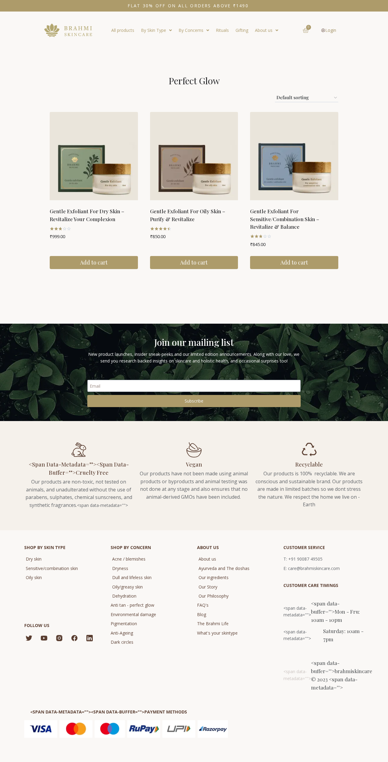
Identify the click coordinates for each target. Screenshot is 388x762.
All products (122, 30)
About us (264, 30)
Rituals (222, 30)
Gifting (242, 30)
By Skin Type (153, 30)
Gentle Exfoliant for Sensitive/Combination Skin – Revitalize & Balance (284, 219)
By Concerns (191, 30)
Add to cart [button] (94, 262)
